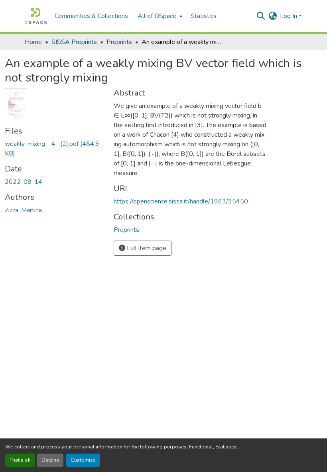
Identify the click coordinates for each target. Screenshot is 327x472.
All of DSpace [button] (157, 16)
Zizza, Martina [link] (23, 210)
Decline (50, 460)
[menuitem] (159, 16)
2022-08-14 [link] (23, 181)
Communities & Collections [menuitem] (91, 16)
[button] (36, 16)
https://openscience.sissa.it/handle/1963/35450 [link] (181, 201)
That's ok (20, 460)
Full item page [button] (145, 248)
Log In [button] (289, 16)
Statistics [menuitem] (204, 16)
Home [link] (33, 42)
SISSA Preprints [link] (74, 42)
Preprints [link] (119, 42)
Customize (83, 460)
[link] (54, 148)
